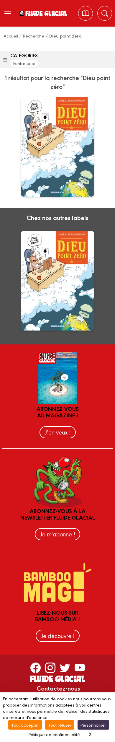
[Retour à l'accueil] (46, 13)
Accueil (11, 35)
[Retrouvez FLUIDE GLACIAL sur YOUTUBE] (80, 667)
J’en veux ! (58, 432)
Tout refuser (59, 725)
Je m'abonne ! (57, 534)
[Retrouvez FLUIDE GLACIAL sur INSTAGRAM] (50, 667)
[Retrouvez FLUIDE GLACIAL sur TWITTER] (65, 667)
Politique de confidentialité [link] (54, 734)
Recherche (33, 35)
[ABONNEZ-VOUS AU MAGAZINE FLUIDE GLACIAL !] (85, 13)
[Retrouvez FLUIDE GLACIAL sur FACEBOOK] (35, 667)
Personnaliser (93, 725)
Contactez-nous (58, 688)
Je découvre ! (58, 636)
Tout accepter (25, 725)
